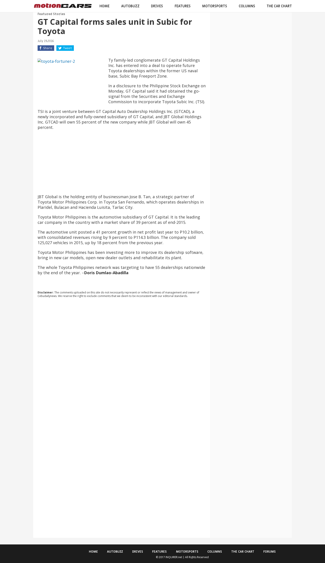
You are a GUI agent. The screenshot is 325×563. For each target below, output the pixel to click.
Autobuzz (130, 6)
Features (183, 6)
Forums (269, 552)
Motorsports (214, 6)
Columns (247, 6)
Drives (157, 6)
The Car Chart (279, 6)
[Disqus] (122, 361)
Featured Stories (51, 14)
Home (104, 6)
